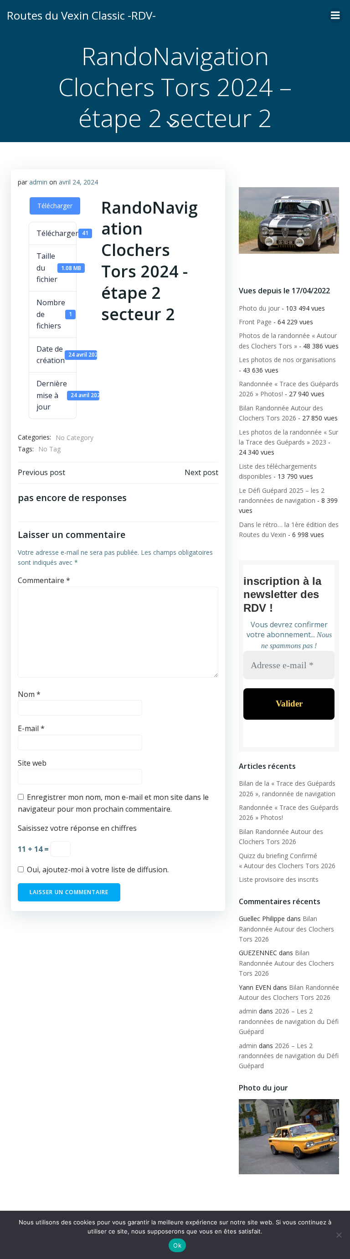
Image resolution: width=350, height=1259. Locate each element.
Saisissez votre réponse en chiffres (77, 828)
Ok (177, 1245)
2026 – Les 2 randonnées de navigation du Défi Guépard (289, 1021)
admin (38, 182)
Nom (29, 694)
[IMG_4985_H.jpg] (289, 220)
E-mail (31, 728)
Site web (32, 763)
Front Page (255, 321)
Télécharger (54, 205)
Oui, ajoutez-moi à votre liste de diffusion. (97, 870)
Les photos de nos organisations (287, 359)
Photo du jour (259, 308)
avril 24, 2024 (78, 182)
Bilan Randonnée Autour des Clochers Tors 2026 (286, 928)
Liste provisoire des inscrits (279, 879)
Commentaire (44, 580)
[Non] (338, 1234)
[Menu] (335, 15)
